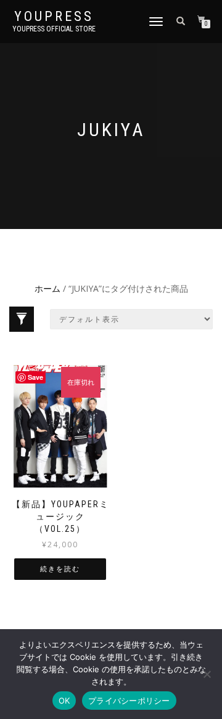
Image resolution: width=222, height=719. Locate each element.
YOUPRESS (54, 16)
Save (35, 377)
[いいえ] (206, 674)
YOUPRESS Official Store (54, 29)
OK (64, 700)
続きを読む (60, 569)
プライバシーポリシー (129, 700)
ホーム (47, 288)
